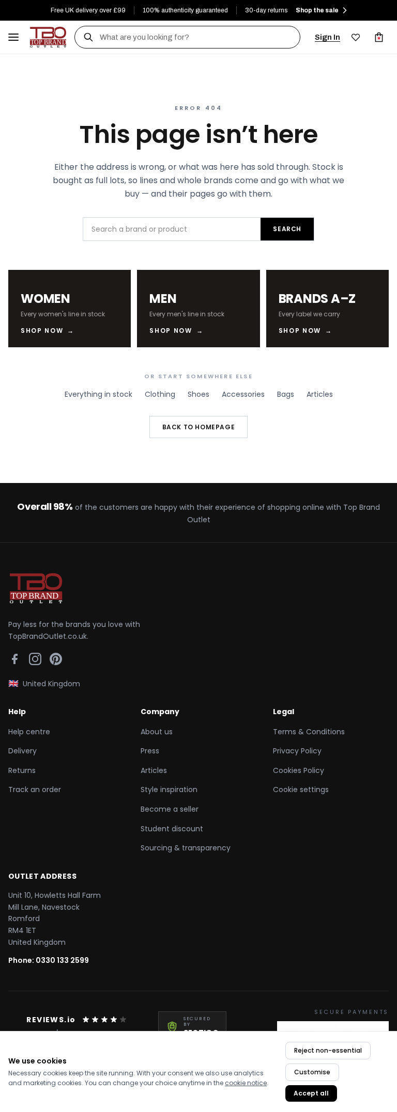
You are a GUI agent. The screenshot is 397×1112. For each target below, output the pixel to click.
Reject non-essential (328, 1050)
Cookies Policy (298, 770)
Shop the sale (317, 10)
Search (287, 228)
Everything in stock (98, 394)
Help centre (29, 732)
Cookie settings (301, 789)
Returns (22, 770)
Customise (312, 1072)
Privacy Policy (297, 751)
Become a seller (169, 809)
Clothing (160, 394)
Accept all (311, 1093)
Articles (320, 394)
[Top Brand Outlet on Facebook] (14, 659)
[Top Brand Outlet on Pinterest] (56, 659)
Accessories (243, 394)
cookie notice (246, 1082)
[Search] (88, 37)
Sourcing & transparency (186, 848)
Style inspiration (169, 789)
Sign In (327, 37)
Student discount (172, 829)
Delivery (22, 751)
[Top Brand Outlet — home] (48, 37)
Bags (285, 394)
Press (150, 751)
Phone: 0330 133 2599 (48, 960)
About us (157, 732)
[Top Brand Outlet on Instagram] (35, 659)
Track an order (34, 789)
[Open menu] (13, 37)
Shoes (198, 394)
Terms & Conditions (309, 732)
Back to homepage (198, 427)
